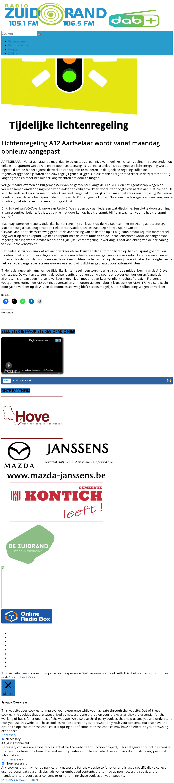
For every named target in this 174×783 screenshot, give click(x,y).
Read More (27, 677)
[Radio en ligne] (169, 381)
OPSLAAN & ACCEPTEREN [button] (19, 780)
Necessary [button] (8, 735)
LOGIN (13, 53)
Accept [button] (14, 677)
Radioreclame (18, 45)
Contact (14, 49)
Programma (17, 41)
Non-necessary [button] (12, 759)
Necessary (13, 739)
